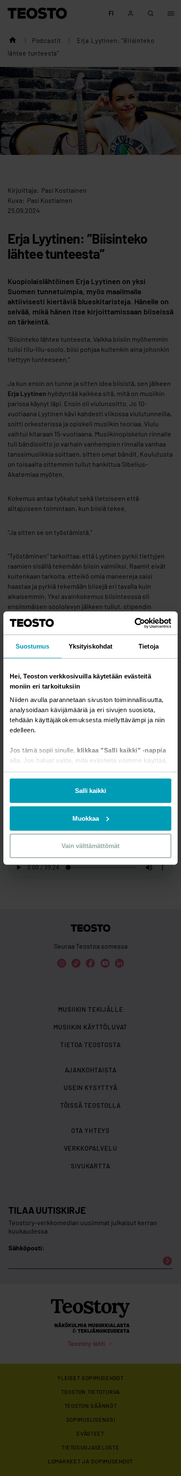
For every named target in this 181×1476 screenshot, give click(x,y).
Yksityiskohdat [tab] (90, 646)
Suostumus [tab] (33, 646)
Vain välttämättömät (90, 845)
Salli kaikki (90, 790)
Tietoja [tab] (148, 646)
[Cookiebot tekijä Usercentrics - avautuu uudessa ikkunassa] (134, 622)
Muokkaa (85, 818)
